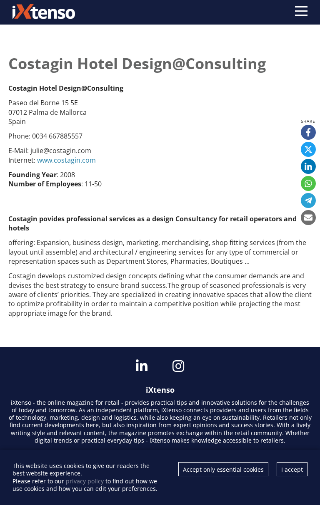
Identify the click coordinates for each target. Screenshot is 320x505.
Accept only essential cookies (223, 469)
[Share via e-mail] (308, 217)
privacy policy (85, 481)
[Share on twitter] (308, 149)
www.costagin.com (66, 160)
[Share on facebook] (308, 132)
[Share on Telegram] (308, 200)
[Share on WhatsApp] (308, 183)
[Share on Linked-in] (308, 166)
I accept (292, 469)
